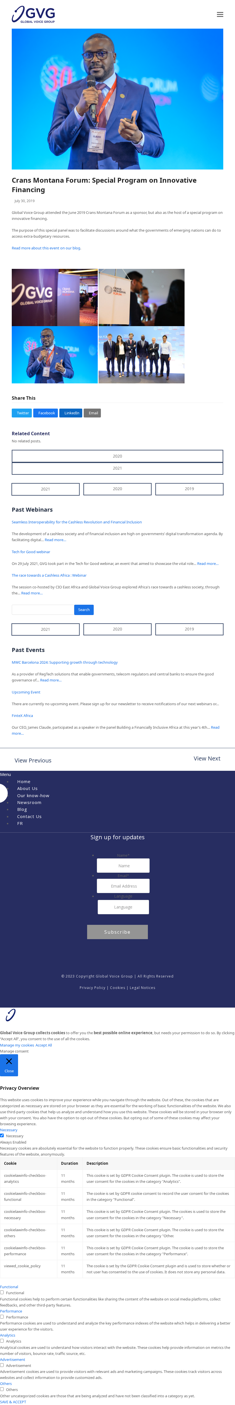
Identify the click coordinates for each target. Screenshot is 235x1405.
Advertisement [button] (12, 1359)
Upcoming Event (26, 692)
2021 (117, 468)
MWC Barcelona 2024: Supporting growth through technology (65, 662)
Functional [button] (9, 1286)
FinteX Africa (22, 715)
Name (123, 855)
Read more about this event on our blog (46, 248)
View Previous (32, 760)
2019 (189, 488)
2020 (117, 456)
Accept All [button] (44, 1045)
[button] (220, 14)
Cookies (117, 987)
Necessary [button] (8, 1129)
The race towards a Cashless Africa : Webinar (49, 575)
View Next (207, 758)
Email (123, 875)
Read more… (55, 539)
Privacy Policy (92, 987)
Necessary (14, 1135)
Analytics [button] (7, 1335)
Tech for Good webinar (31, 551)
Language (123, 896)
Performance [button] (11, 1311)
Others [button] (6, 1383)
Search (84, 609)
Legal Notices (142, 987)
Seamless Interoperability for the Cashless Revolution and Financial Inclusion (77, 522)
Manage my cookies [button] (17, 1045)
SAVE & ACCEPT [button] (13, 1401)
